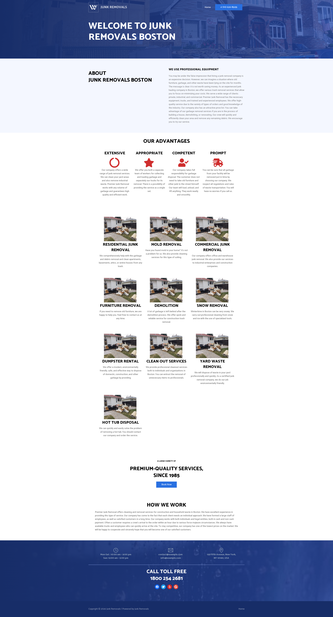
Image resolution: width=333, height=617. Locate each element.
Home (241, 609)
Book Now (166, 484)
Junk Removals (114, 7)
